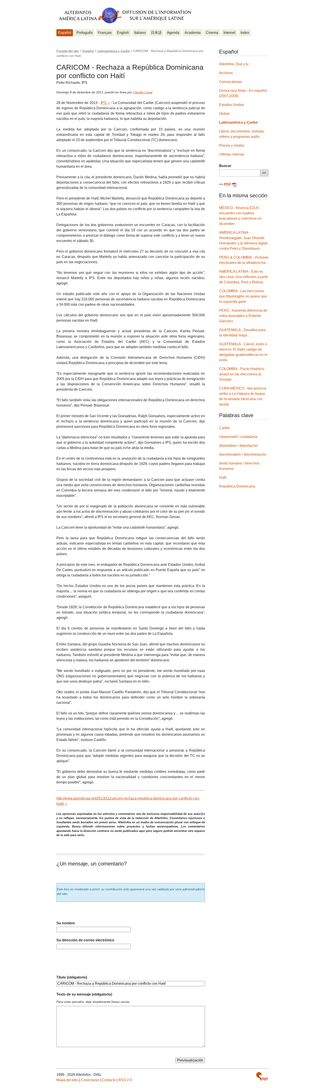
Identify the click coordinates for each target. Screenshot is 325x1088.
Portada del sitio (67, 51)
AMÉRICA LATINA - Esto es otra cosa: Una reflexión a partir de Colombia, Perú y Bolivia (243, 277)
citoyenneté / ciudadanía (238, 437)
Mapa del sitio (67, 1080)
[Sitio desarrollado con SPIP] (262, 1076)
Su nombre (65, 923)
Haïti (222, 477)
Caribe (224, 428)
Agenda (173, 33)
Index (245, 33)
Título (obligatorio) (71, 977)
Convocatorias (230, 82)
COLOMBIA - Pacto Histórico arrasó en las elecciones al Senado (241, 374)
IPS (103, 103)
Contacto (109, 1080)
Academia (193, 33)
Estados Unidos (231, 105)
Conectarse (90, 1080)
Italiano (140, 33)
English (123, 33)
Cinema (212, 33)
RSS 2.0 (125, 1080)
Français (105, 33)
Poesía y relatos (231, 145)
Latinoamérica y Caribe (113, 51)
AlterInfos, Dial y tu (234, 64)
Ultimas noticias (231, 154)
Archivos (226, 73)
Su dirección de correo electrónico (85, 940)
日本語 (156, 33)
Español (64, 33)
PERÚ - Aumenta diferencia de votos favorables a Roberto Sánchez (243, 316)
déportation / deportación (238, 445)
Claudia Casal (142, 92)
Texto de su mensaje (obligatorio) (84, 994)
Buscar (225, 166)
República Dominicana (237, 486)
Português (84, 33)
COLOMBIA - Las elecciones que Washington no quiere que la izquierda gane (243, 296)
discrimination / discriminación (242, 454)
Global (224, 113)
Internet (229, 33)
